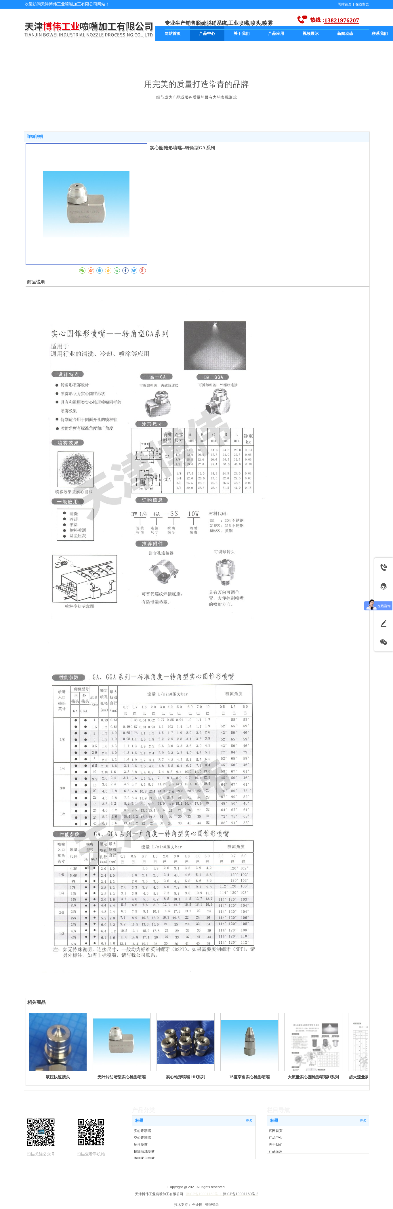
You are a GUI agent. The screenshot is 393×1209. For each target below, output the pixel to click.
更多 (363, 1120)
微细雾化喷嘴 (144, 1158)
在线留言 (362, 4)
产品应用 (276, 1151)
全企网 (197, 1205)
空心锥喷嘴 (142, 1138)
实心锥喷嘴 (142, 1131)
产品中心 (276, 1138)
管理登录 (212, 1205)
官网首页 (276, 1131)
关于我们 (276, 1145)
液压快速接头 (58, 1077)
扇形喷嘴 (141, 1145)
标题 (274, 1120)
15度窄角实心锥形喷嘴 (249, 1077)
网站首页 (345, 4)
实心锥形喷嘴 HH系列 (185, 1077)
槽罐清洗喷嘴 (144, 1151)
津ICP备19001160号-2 (240, 1194)
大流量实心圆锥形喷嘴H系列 (313, 1077)
